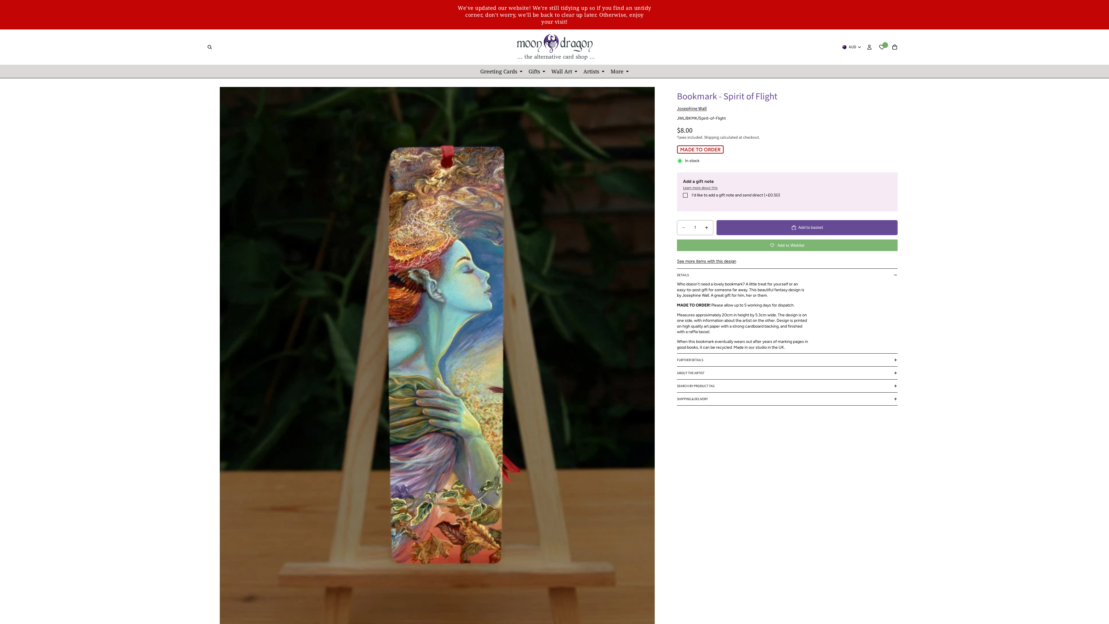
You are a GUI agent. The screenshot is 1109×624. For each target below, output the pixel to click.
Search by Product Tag (695, 386)
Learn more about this (700, 188)
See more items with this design (706, 261)
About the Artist (690, 373)
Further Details (690, 360)
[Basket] (894, 47)
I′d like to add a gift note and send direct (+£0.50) (736, 195)
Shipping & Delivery (692, 399)
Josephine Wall (692, 108)
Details (683, 275)
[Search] (209, 47)
